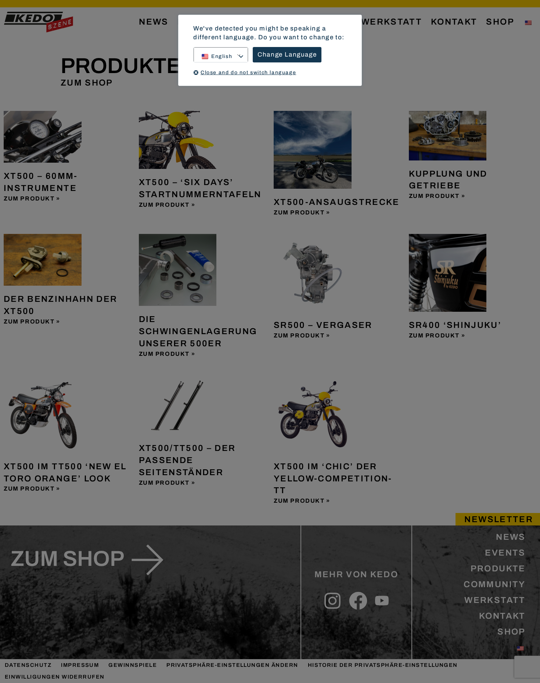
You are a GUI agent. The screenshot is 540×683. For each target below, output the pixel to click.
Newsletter (498, 519)
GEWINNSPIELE (132, 665)
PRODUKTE (498, 568)
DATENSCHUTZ (28, 665)
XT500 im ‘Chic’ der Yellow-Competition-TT (333, 478)
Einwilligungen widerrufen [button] (55, 677)
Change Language (287, 54)
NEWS (153, 21)
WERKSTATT (391, 21)
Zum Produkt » (32, 198)
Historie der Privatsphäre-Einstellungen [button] (383, 665)
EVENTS (505, 552)
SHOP (500, 21)
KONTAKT (454, 21)
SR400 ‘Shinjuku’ (455, 325)
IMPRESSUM (80, 665)
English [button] (221, 56)
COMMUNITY (494, 584)
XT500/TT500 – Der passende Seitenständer (187, 460)
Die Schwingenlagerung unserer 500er (198, 331)
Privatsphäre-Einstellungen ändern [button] (232, 665)
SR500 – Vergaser (323, 325)
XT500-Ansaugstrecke (337, 202)
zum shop (67, 558)
